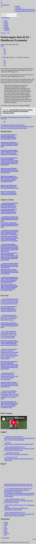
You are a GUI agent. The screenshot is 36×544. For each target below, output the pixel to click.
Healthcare (14, 117)
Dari (5, 535)
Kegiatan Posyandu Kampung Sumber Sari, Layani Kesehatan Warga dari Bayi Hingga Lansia (9, 193)
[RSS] (5, 122)
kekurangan (20, 117)
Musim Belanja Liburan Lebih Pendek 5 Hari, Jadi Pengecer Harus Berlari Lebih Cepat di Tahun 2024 (18, 484)
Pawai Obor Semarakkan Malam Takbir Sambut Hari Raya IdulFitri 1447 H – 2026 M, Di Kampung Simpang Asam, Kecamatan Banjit (9, 152)
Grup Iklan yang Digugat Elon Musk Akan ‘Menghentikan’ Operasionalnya (16, 508)
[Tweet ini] (5, 51)
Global (9, 117)
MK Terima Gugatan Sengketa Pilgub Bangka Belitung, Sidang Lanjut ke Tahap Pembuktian (19, 439)
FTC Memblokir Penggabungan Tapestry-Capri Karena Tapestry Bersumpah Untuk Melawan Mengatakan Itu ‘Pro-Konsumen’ (19, 494)
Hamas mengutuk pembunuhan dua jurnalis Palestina (18, 444)
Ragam (29, 117)
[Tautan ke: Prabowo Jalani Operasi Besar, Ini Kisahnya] (11, 453)
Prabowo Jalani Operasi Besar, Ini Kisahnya (16, 454)
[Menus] (1, 1)
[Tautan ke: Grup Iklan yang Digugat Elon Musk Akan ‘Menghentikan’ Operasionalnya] (19, 506)
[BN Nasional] (5, 5)
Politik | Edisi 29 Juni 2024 (13, 125)
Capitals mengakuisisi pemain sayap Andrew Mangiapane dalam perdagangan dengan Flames (17, 127)
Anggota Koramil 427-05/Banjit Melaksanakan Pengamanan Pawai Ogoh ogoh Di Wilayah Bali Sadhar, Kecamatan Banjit (9, 170)
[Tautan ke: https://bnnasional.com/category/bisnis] (6, 464)
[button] (18, 16)
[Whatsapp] (5, 54)
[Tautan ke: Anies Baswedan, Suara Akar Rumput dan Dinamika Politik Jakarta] (10, 457)
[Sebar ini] (4, 49)
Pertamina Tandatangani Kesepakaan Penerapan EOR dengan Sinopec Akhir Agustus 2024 (19, 514)
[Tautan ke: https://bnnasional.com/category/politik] (6, 432)
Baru (5, 530)
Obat (25, 117)
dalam (6, 531)
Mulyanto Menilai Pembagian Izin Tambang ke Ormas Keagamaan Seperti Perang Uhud (19, 449)
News (2, 46)
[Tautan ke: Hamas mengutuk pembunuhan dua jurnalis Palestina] (7, 442)
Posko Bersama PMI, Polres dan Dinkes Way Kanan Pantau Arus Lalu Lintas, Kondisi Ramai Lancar (9, 187)
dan (5, 527)
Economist (4, 117)
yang (5, 525)
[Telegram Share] (5, 52)
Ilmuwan (6, 533)
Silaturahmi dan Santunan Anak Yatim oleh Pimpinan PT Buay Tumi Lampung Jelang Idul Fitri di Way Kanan (10, 144)
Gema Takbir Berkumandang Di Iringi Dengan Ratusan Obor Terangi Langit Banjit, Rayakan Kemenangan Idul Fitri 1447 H (9, 137)
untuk (5, 528)
